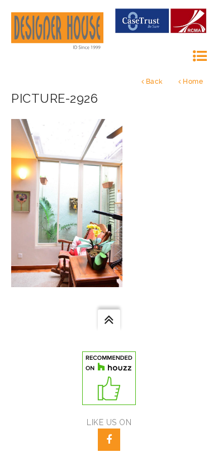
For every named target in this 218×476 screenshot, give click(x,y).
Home (192, 81)
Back (153, 81)
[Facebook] (109, 440)
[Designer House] (57, 30)
